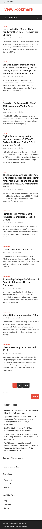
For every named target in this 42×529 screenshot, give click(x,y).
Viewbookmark (18, 9)
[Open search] (36, 17)
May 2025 (7, 487)
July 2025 (7, 483)
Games (5, 26)
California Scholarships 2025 (17, 249)
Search (5, 393)
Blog (4, 100)
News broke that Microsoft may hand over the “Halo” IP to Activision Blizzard (21, 32)
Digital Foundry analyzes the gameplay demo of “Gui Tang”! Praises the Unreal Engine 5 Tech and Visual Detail (21, 436)
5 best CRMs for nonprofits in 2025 (20, 315)
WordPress (15, 526)
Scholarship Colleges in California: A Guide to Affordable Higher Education (21, 282)
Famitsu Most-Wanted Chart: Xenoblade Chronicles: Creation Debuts (19, 216)
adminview (20, 38)
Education (6, 211)
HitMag (24, 526)
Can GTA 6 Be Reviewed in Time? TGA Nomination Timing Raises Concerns (19, 106)
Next (26, 385)
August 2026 (8, 480)
